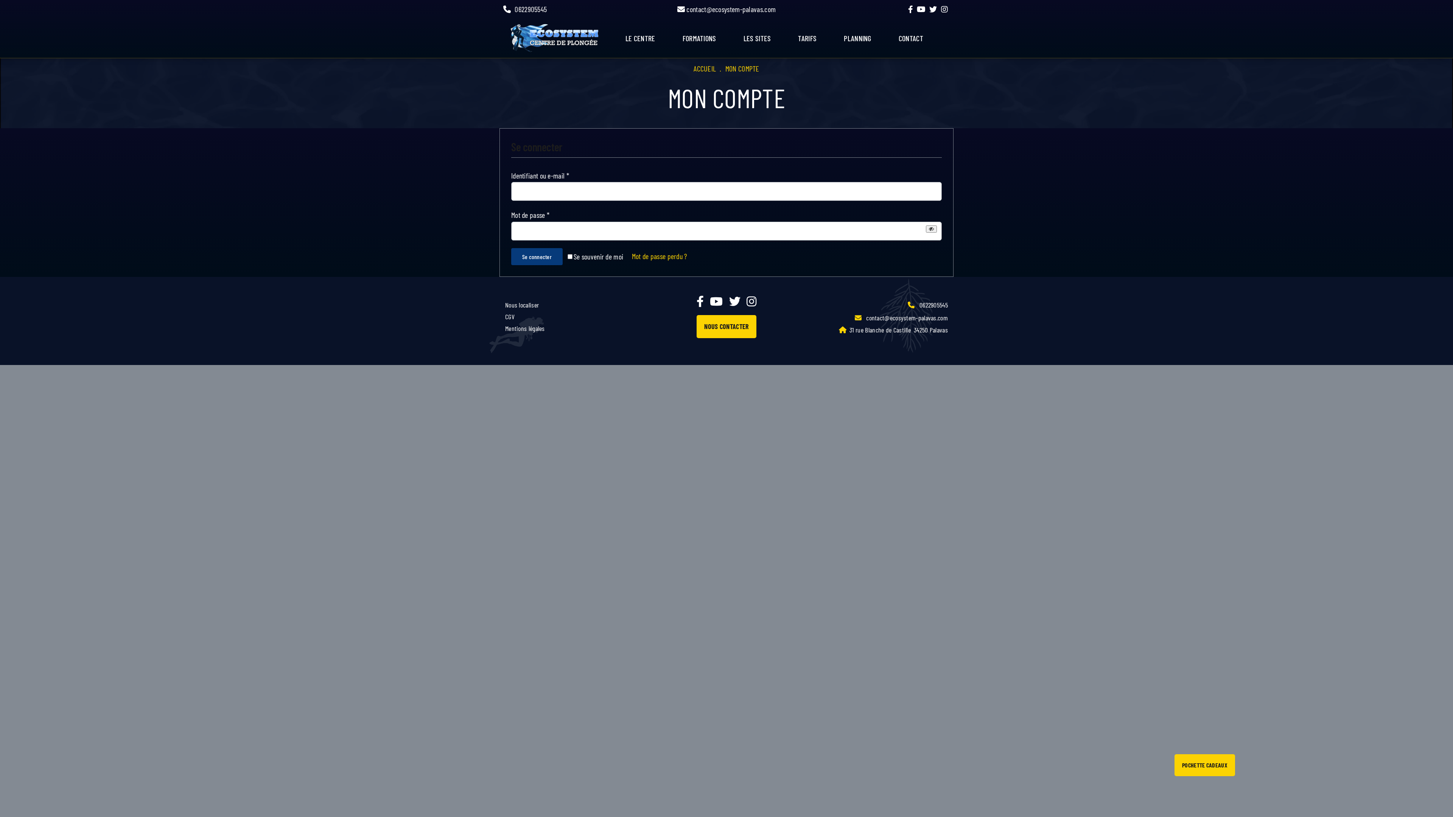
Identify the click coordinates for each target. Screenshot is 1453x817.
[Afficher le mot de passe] (931, 229)
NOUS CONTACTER (726, 326)
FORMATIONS (699, 38)
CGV (510, 316)
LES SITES (757, 38)
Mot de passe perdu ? (659, 256)
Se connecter (537, 256)
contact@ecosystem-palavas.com (730, 9)
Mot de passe (530, 214)
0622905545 (531, 9)
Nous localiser (522, 305)
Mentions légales (525, 328)
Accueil (705, 68)
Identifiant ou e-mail (540, 175)
